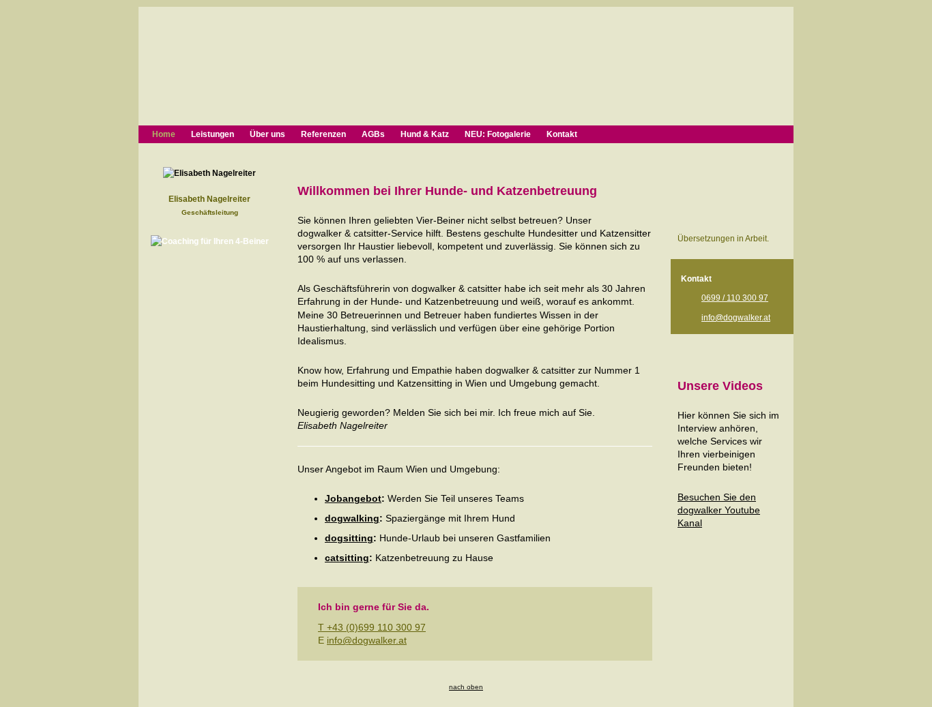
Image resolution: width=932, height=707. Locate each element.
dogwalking (352, 518)
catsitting (347, 558)
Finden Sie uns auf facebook (732, 174)
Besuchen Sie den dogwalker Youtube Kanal (719, 510)
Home (163, 134)
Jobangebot (353, 499)
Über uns (267, 134)
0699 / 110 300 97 (734, 298)
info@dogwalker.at (367, 640)
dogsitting (349, 538)
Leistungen (212, 134)
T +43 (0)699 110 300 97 (372, 627)
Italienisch (721, 223)
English (689, 223)
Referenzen (323, 134)
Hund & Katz (425, 134)
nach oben (466, 687)
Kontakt (562, 134)
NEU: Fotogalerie (498, 134)
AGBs (373, 134)
